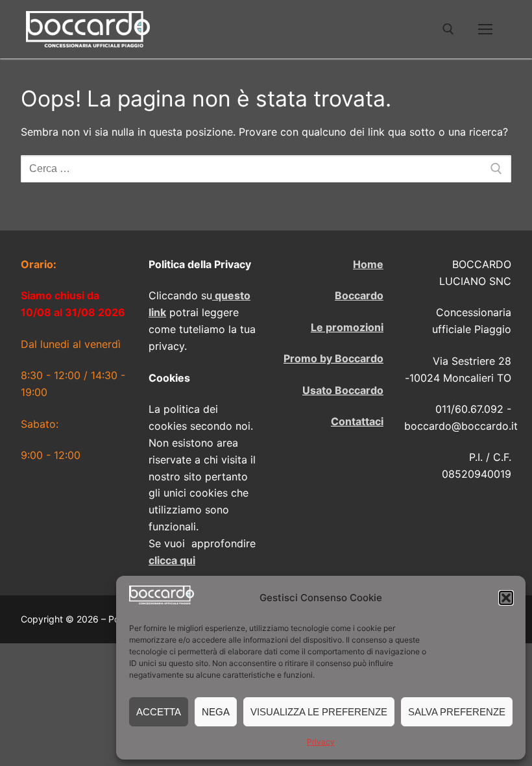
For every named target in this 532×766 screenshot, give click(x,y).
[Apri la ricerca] (448, 29)
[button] (506, 597)
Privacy (321, 742)
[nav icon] (485, 29)
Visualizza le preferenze (318, 711)
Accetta (158, 711)
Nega (216, 711)
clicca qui (172, 560)
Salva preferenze (456, 711)
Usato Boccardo (342, 390)
